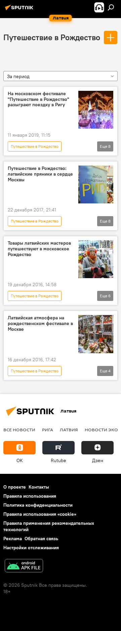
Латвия (69, 430)
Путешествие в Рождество (51, 37)
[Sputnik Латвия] (20, 10)
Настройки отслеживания (31, 548)
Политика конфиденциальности (38, 505)
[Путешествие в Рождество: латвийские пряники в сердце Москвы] (95, 184)
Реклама (12, 538)
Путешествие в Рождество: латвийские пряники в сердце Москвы (40, 174)
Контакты (39, 487)
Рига (47, 430)
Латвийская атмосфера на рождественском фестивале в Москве (40, 323)
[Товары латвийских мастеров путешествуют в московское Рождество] (95, 259)
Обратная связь (41, 538)
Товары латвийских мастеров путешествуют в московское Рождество (39, 248)
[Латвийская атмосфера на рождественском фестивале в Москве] (95, 334)
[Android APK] (24, 566)
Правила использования (29, 496)
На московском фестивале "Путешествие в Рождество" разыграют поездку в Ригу (38, 99)
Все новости (19, 430)
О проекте (14, 487)
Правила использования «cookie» (39, 514)
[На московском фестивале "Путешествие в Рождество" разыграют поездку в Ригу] (95, 110)
